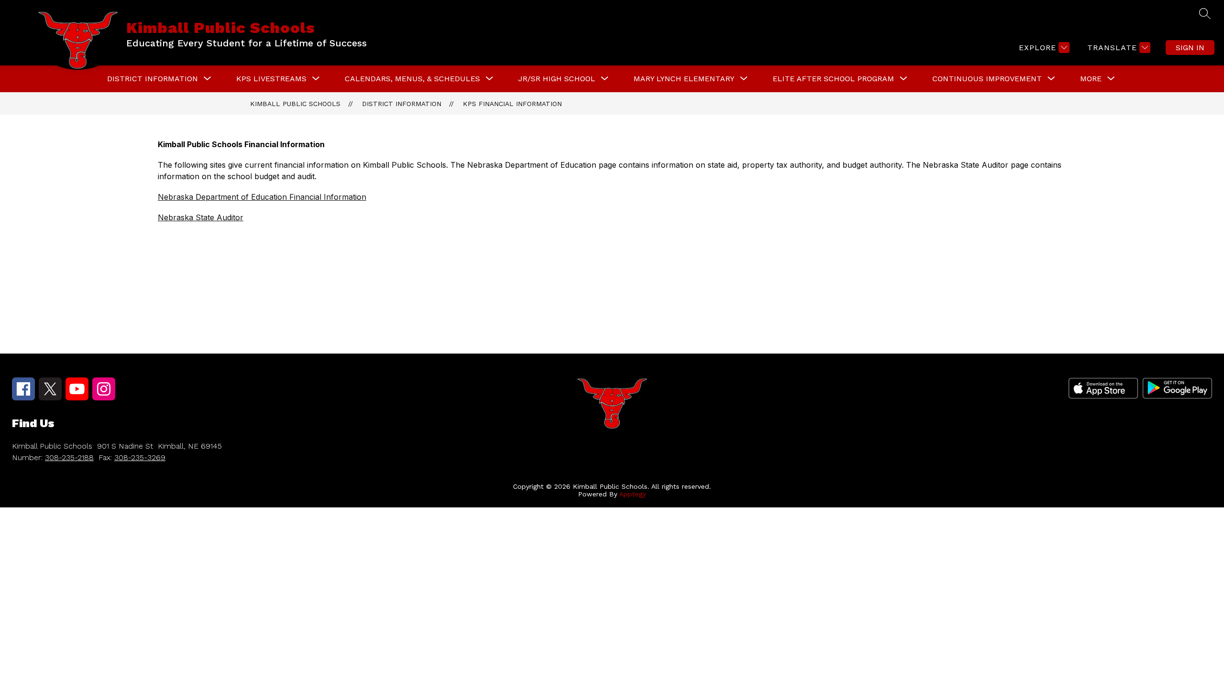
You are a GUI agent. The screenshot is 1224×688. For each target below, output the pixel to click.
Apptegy (632, 494)
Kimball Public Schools (295, 104)
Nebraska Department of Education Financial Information (262, 197)
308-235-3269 (139, 457)
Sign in (1190, 47)
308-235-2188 (69, 457)
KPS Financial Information (512, 104)
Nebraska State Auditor (200, 217)
